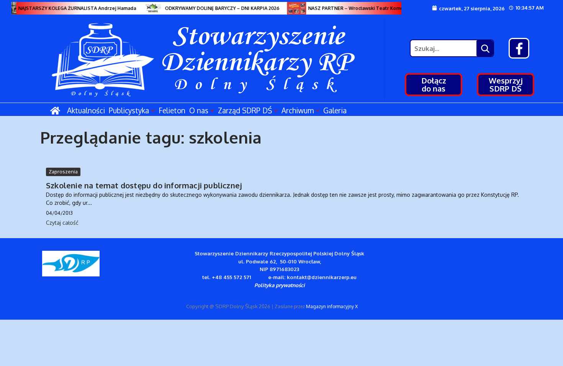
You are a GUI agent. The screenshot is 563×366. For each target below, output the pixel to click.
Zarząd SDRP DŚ (245, 110)
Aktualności (86, 110)
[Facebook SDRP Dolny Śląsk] (519, 48)
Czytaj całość (62, 222)
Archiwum (298, 110)
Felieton (172, 110)
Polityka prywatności (279, 285)
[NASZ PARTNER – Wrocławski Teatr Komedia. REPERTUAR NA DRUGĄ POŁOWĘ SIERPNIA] (294, 8)
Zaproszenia (63, 171)
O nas (198, 110)
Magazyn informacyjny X (332, 306)
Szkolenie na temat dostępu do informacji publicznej (144, 185)
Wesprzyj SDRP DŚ (506, 84)
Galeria (335, 110)
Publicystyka (129, 110)
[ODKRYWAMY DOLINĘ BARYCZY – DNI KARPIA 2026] (151, 8)
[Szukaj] (484, 48)
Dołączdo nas (433, 84)
